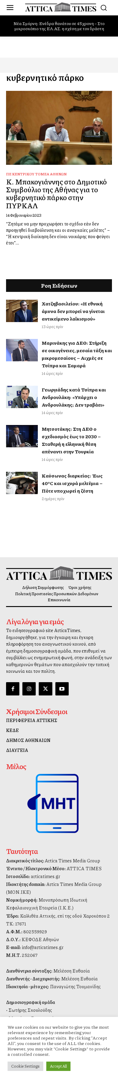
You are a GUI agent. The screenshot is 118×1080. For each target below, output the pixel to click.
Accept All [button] (58, 1066)
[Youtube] (62, 688)
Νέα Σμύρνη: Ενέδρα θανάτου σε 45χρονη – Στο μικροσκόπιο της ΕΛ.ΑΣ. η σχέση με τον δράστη (59, 25)
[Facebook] (12, 688)
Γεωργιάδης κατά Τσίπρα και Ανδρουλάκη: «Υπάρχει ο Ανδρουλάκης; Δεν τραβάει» (74, 397)
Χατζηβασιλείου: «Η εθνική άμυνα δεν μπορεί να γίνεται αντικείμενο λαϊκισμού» (73, 311)
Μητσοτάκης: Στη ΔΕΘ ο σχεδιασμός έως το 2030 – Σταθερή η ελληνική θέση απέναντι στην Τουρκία (71, 440)
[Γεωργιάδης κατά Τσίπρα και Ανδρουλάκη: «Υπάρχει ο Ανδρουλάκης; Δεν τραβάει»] (22, 397)
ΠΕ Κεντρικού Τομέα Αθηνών (36, 174)
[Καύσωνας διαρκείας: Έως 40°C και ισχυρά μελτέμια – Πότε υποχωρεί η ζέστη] (22, 483)
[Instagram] (29, 688)
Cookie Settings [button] (25, 1066)
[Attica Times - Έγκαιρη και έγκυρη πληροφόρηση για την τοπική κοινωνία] (60, 6)
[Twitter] (45, 688)
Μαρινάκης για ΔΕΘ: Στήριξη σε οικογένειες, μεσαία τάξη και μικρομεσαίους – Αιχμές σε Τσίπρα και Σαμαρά (77, 354)
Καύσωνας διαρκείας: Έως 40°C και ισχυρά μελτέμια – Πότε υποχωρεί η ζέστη (72, 483)
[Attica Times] (59, 573)
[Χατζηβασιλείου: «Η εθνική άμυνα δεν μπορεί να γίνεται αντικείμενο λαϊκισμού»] (22, 311)
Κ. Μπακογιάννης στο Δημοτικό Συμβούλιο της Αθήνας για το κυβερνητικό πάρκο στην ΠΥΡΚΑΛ (56, 193)
